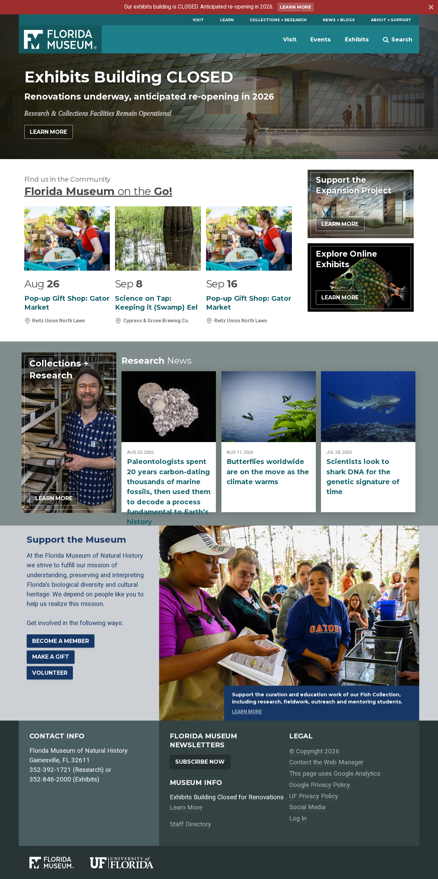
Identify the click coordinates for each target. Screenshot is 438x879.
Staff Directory (190, 824)
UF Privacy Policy (313, 796)
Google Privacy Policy (319, 785)
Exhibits (357, 39)
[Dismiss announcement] (430, 8)
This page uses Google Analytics (335, 773)
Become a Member (60, 641)
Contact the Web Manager (326, 762)
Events (320, 39)
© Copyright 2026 (314, 751)
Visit (198, 19)
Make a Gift (50, 657)
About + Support (391, 19)
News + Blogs (339, 19)
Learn (227, 19)
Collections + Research (278, 19)
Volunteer (49, 673)
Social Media (307, 807)
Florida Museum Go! (98, 191)
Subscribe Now (199, 762)
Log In (298, 818)
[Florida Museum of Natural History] (59, 862)
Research (156, 360)
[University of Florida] (130, 862)
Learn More (295, 7)
